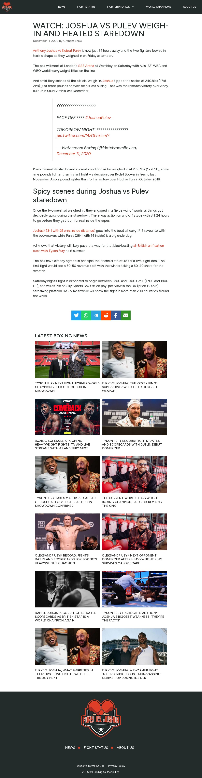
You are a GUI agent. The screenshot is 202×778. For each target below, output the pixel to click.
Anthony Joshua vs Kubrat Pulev (57, 51)
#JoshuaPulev (98, 117)
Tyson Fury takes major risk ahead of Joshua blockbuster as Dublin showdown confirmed (65, 501)
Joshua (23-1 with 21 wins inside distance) (64, 231)
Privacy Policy (116, 766)
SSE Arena (86, 66)
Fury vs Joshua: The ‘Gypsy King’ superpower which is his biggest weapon (130, 387)
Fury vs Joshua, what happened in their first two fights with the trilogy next (64, 674)
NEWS (61, 6)
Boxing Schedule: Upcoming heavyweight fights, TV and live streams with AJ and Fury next (62, 444)
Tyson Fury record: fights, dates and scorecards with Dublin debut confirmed (132, 444)
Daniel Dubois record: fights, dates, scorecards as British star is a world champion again (66, 616)
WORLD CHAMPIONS (158, 6)
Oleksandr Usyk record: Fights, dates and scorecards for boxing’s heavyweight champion (66, 559)
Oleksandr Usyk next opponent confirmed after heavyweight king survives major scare (132, 559)
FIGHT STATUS (86, 6)
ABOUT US (189, 6)
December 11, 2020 (74, 153)
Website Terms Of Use (90, 766)
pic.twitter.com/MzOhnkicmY (83, 135)
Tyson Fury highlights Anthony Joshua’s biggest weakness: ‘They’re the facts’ (133, 616)
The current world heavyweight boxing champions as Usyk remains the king (132, 501)
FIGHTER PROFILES (118, 6)
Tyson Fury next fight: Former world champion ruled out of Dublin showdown (67, 387)
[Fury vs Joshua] (7, 7)
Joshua (108, 81)
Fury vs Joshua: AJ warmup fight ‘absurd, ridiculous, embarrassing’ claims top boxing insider (131, 674)
